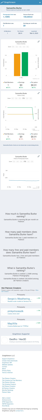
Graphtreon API (7, 363)
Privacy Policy (6, 370)
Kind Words (5, 406)
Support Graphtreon (8, 359)
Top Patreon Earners (8, 382)
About (4, 368)
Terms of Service (7, 372)
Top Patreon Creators (9, 378)
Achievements (6, 400)
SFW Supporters (7, 402)
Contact (4, 367)
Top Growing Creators (9, 384)
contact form (19, 411)
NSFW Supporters (7, 404)
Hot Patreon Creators (8, 386)
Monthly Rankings (7, 390)
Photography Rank (8, 14)
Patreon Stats (6, 392)
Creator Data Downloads (9, 361)
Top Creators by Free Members (12, 380)
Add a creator (6, 398)
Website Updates (7, 365)
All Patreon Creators (8, 388)
